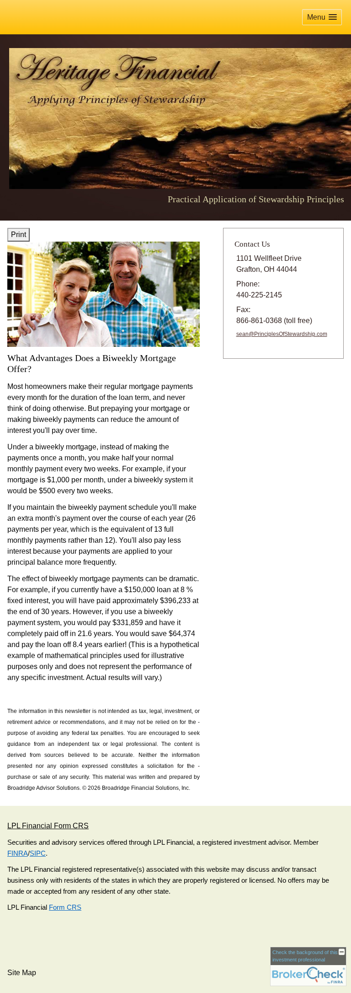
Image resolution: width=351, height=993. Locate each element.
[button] (322, 17)
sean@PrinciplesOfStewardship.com (281, 334)
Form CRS (65, 907)
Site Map (21, 973)
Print (18, 234)
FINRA (17, 853)
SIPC (38, 853)
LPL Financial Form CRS (48, 826)
